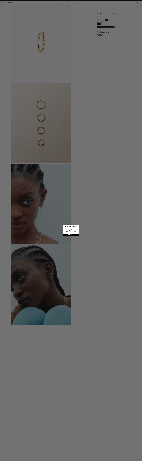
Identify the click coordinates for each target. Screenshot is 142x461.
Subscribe (71, 245)
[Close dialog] (79, 214)
